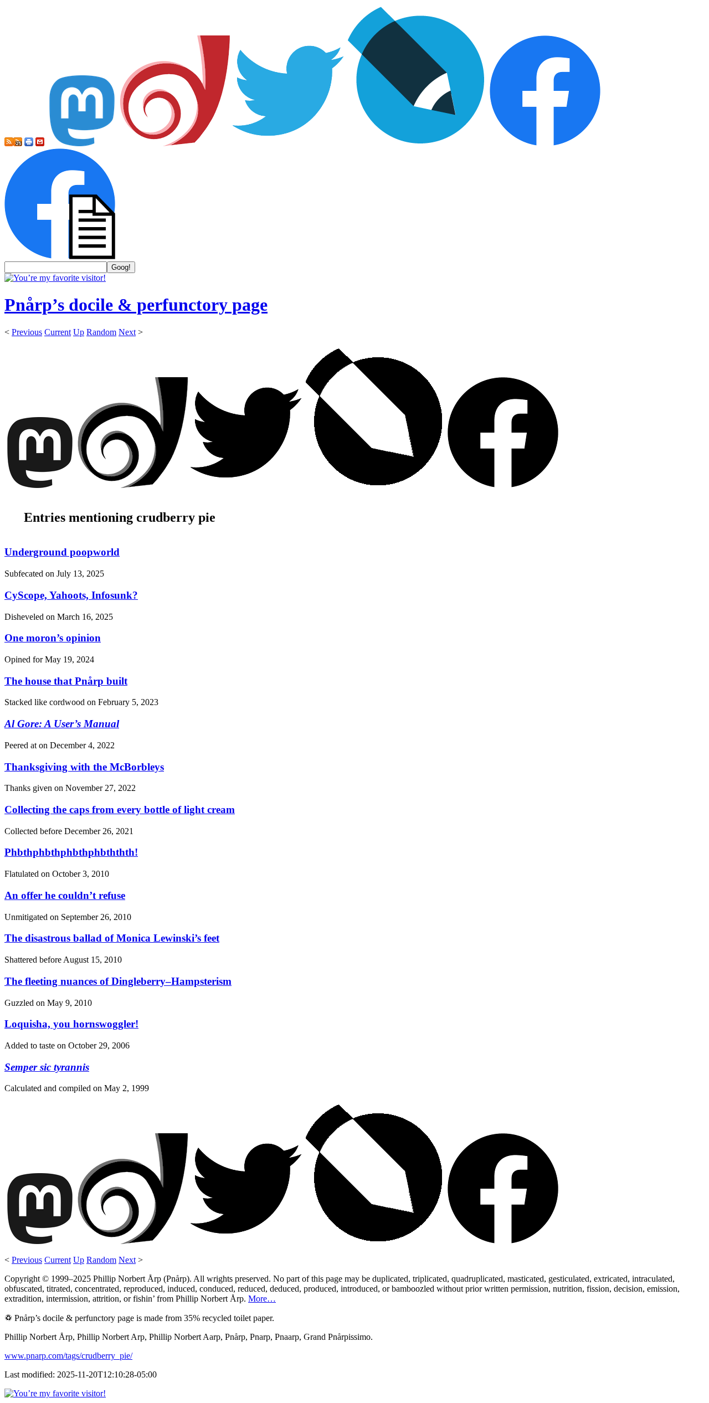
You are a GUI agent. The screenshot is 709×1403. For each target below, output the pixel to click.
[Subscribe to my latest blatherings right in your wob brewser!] (17, 143)
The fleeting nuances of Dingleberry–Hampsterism (118, 981)
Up (78, 332)
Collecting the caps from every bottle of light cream (119, 809)
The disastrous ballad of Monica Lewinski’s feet (111, 938)
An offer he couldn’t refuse (64, 895)
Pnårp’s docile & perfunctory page (136, 305)
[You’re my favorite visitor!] (55, 277)
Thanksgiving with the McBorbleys (84, 767)
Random (101, 332)
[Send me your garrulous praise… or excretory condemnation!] (39, 143)
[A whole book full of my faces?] (545, 143)
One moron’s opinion (52, 638)
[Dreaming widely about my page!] (175, 143)
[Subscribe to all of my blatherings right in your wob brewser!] (8, 143)
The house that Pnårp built (65, 681)
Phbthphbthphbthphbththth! (71, 852)
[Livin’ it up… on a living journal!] (416, 143)
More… (262, 1298)
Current (57, 332)
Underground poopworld (62, 552)
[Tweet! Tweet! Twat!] (288, 143)
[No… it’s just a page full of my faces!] (59, 256)
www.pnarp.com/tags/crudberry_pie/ (68, 1355)
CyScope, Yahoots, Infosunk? (71, 595)
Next (127, 332)
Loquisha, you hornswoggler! (71, 1024)
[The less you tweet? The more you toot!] (82, 143)
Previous (27, 332)
